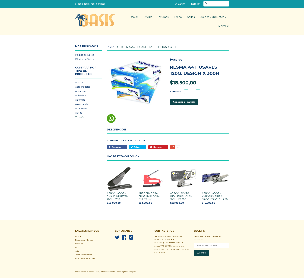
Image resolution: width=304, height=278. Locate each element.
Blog (77, 247)
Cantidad (175, 91)
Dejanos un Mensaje (84, 240)
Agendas (80, 99)
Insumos (163, 17)
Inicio (110, 47)
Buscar (78, 236)
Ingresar (195, 3)
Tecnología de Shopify (126, 271)
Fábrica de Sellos (84, 59)
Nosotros (79, 243)
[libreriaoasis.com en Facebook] (124, 238)
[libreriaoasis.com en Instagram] (131, 238)
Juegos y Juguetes (212, 17)
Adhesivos (80, 95)
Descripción (116, 129)
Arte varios (81, 108)
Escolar (133, 17)
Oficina (147, 17)
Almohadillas (82, 104)
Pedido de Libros (84, 54)
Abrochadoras (82, 86)
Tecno (178, 17)
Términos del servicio (84, 254)
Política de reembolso (85, 258)
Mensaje (223, 26)
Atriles (78, 112)
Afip (77, 251)
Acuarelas (80, 91)
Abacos (79, 82)
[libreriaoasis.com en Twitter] (117, 238)
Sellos (191, 17)
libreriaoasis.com (107, 271)
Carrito (181, 4)
